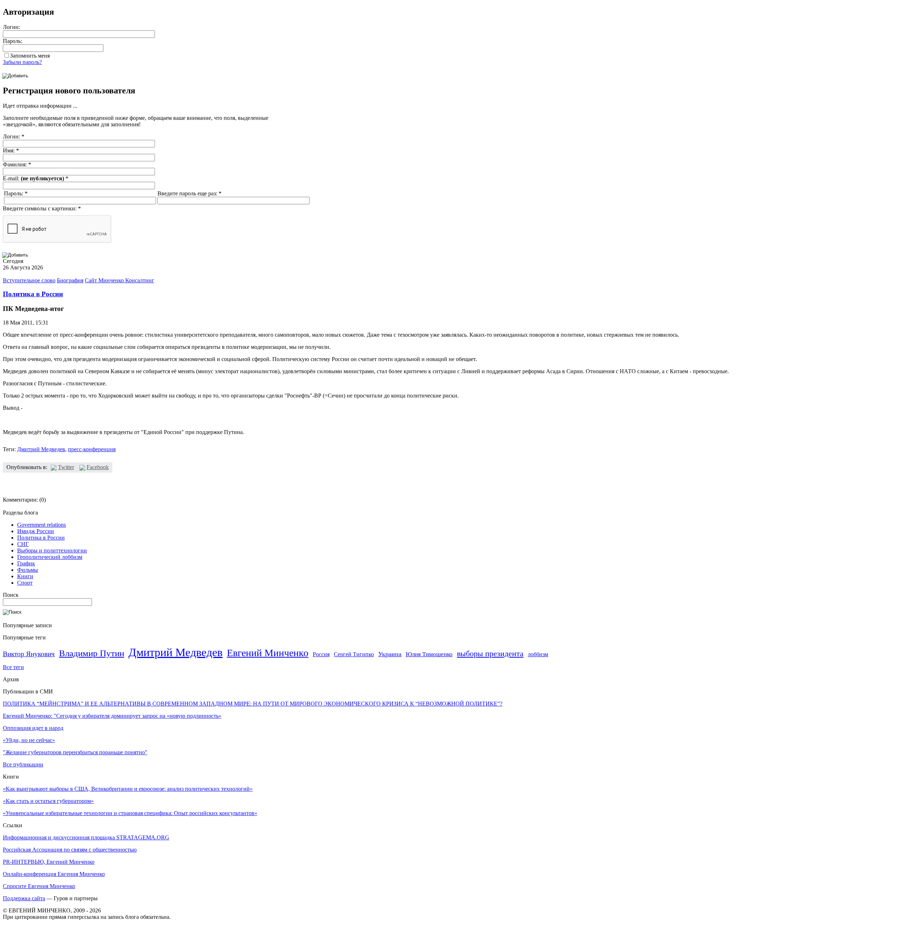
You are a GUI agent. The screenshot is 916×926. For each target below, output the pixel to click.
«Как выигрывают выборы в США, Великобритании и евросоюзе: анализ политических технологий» (128, 789)
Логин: (11, 27)
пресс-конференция (92, 449)
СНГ (23, 544)
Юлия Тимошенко (429, 654)
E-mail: (35, 178)
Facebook (98, 467)
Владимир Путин (91, 653)
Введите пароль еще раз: (189, 193)
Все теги (13, 667)
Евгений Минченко (267, 652)
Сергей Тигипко (354, 654)
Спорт (25, 583)
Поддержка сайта (24, 898)
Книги (25, 576)
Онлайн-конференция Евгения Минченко (54, 874)
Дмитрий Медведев (41, 449)
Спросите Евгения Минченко (39, 886)
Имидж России (35, 531)
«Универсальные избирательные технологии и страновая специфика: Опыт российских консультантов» (130, 813)
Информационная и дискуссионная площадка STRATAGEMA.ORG (86, 837)
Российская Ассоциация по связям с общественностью (70, 850)
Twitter (66, 467)
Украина (389, 654)
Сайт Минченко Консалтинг (119, 280)
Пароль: (12, 41)
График (26, 563)
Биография (70, 280)
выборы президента (490, 653)
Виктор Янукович (29, 654)
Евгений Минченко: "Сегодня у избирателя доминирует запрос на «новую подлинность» (112, 716)
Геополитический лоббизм (49, 557)
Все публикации (23, 764)
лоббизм (538, 654)
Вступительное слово (29, 280)
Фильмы (27, 570)
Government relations (41, 525)
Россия (321, 654)
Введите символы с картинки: (42, 208)
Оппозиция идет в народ (33, 728)
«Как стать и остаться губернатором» (48, 801)
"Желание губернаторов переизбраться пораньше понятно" (75, 752)
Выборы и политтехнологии (52, 550)
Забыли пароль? (22, 62)
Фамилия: (17, 164)
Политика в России (33, 294)
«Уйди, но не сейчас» (29, 740)
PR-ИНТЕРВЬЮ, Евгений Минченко (48, 862)
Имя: (11, 150)
